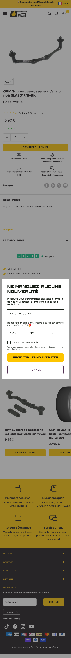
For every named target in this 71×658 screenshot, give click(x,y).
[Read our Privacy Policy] (62, 348)
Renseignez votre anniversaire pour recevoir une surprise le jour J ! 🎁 (35, 324)
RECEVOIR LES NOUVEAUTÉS (35, 357)
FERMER (35, 369)
